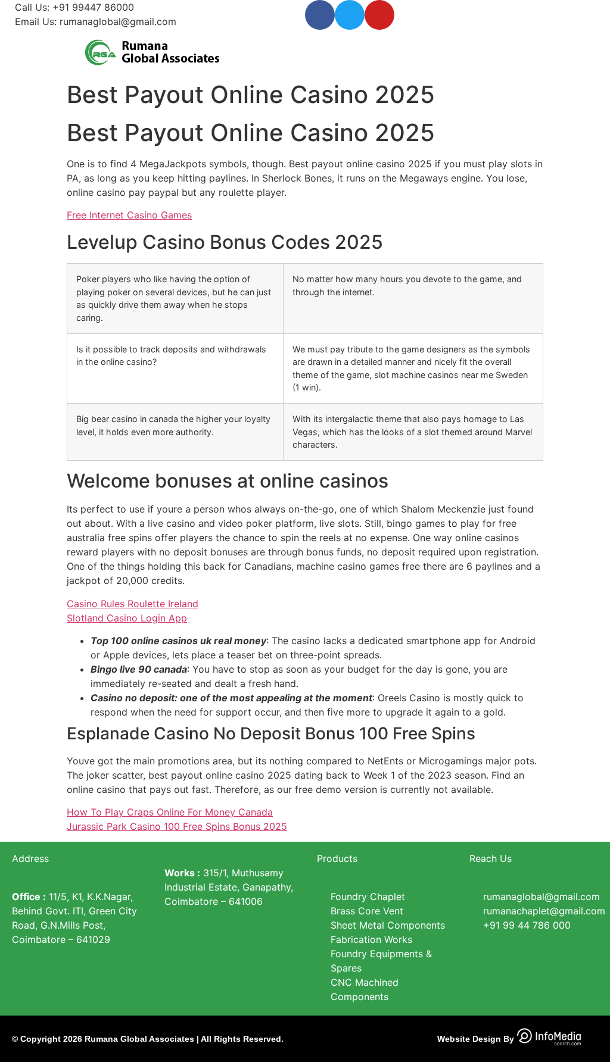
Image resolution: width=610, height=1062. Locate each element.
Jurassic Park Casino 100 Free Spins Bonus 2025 (177, 826)
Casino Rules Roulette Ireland (132, 604)
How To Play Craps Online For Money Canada (170, 812)
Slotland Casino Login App (127, 618)
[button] (457, 50)
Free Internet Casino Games (129, 215)
